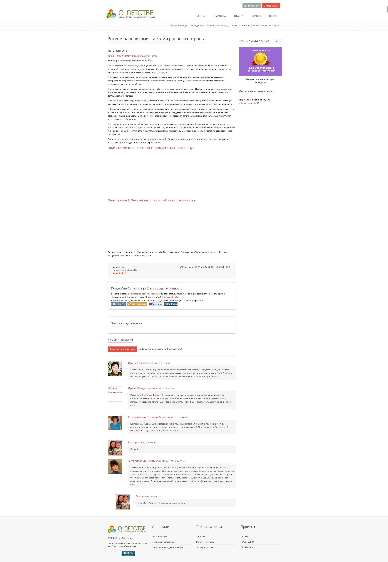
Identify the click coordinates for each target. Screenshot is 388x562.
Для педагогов (197, 25)
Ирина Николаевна (140, 363)
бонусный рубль (170, 296)
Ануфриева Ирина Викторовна (148, 461)
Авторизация (271, 5)
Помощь (256, 15)
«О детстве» (117, 546)
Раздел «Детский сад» (218, 25)
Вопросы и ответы (205, 541)
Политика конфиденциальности (168, 547)
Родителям (247, 541)
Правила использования (164, 541)
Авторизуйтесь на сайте (123, 349)
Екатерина (187, 266)
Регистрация (252, 5)
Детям (201, 15)
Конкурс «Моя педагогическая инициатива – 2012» (133, 55)
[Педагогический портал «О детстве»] (130, 16)
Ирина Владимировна (142, 388)
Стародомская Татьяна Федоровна (150, 417)
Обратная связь (160, 536)
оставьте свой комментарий (146, 293)
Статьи (238, 15)
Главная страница (178, 25)
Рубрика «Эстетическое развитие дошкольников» (255, 25)
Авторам (200, 536)
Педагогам (220, 15)
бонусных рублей (248, 102)
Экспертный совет (205, 547)
